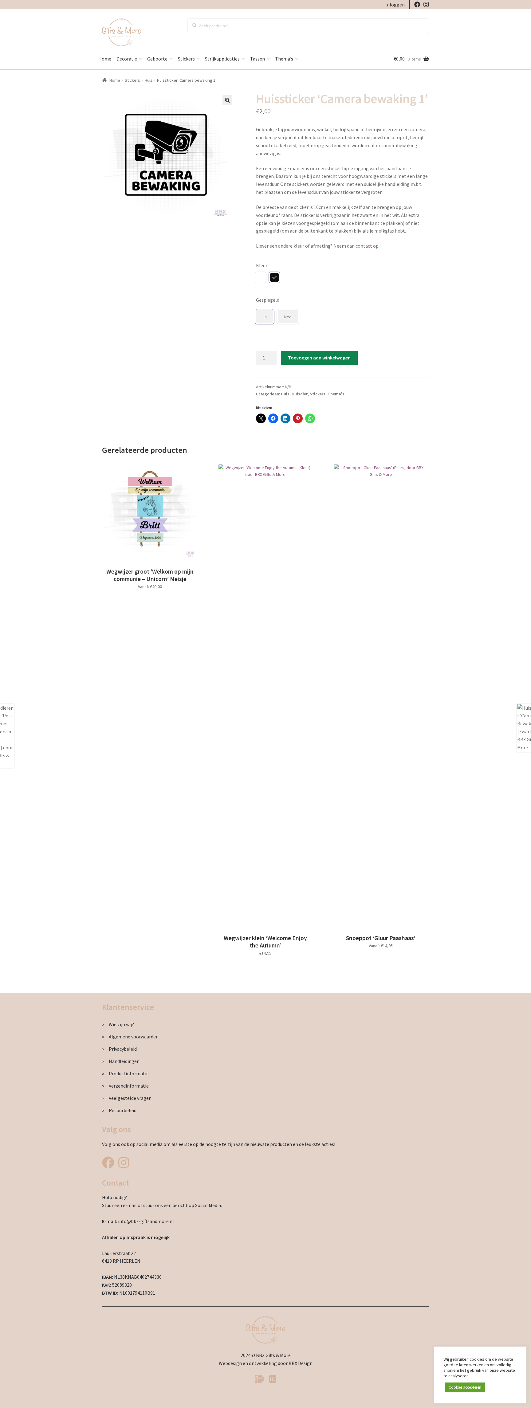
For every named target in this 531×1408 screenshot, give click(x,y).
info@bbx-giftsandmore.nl (146, 1221)
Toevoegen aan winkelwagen (319, 358)
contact (364, 246)
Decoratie (126, 59)
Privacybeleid (123, 1049)
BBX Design (301, 1363)
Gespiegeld (267, 300)
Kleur (261, 265)
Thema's (336, 394)
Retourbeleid (122, 1110)
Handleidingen (124, 1061)
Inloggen (395, 5)
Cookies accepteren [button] (465, 1387)
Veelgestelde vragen (130, 1098)
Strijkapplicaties (222, 59)
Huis (148, 80)
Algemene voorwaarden (134, 1036)
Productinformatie (129, 1073)
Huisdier (300, 394)
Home (104, 59)
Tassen (257, 59)
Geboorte (157, 59)
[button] (227, 100)
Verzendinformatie (129, 1086)
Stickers (186, 59)
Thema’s (284, 59)
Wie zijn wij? (121, 1024)
